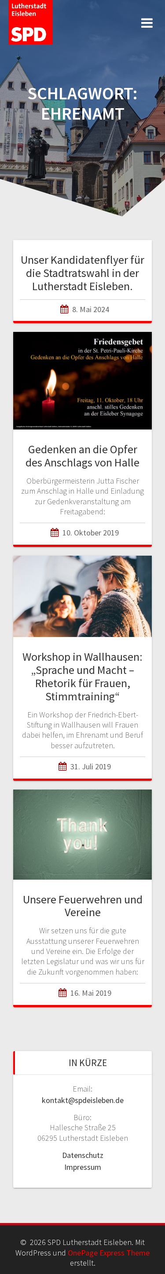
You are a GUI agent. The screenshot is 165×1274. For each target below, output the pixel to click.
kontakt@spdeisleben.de (83, 1100)
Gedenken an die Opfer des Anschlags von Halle (82, 456)
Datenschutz (82, 1155)
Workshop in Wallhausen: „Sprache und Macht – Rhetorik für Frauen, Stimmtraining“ (82, 676)
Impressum (82, 1167)
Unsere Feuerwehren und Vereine (83, 906)
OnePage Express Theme (109, 1253)
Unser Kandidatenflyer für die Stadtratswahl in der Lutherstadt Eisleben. (82, 272)
